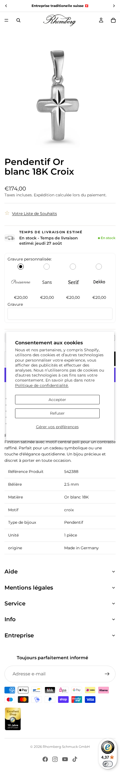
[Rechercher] (18, 20)
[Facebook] (45, 759)
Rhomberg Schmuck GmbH (66, 747)
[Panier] (113, 20)
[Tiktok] (74, 759)
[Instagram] (55, 759)
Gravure (15, 304)
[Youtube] (65, 759)
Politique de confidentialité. (42, 385)
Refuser (57, 413)
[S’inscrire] (107, 674)
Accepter (57, 399)
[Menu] (6, 20)
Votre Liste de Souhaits (34, 213)
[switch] (108, 764)
